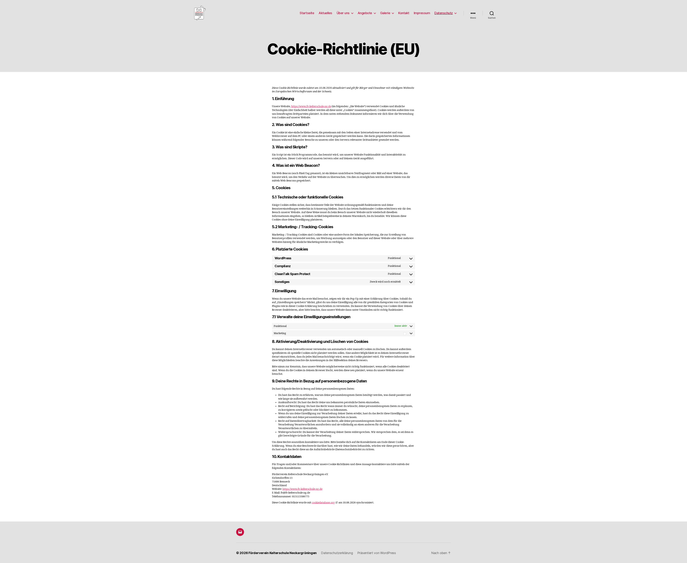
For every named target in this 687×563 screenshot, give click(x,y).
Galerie (385, 13)
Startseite (307, 13)
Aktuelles (325, 13)
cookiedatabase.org (323, 502)
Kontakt (403, 13)
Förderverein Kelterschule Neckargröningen (283, 553)
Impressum (422, 13)
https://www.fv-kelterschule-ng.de (311, 106)
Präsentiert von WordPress (376, 553)
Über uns (343, 13)
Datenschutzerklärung (337, 553)
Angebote (365, 13)
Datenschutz (443, 13)
